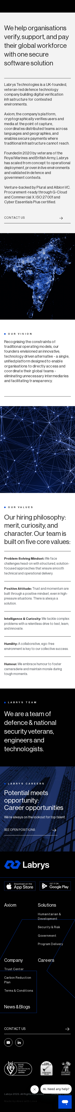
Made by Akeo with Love (20, 1101)
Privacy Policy (61, 1094)
